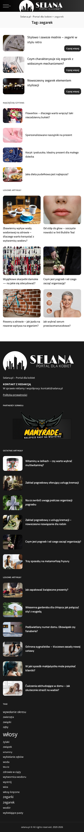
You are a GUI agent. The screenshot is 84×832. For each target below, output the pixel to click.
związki (7, 722)
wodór (7, 807)
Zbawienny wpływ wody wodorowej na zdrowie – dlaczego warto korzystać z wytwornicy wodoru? (18, 234)
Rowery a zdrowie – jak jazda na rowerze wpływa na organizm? (21, 323)
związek (7, 747)
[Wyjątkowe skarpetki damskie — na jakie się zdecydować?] (22, 260)
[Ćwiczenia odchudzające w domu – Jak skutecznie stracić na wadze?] (12, 688)
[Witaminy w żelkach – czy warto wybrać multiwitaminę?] (12, 463)
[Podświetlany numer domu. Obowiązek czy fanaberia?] (12, 629)
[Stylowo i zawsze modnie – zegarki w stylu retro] (13, 43)
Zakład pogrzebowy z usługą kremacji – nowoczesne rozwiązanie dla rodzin (48, 522)
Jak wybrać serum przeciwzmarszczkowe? (57, 323)
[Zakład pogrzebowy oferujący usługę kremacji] (12, 483)
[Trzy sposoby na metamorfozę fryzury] (12, 561)
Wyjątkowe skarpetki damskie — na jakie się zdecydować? (20, 281)
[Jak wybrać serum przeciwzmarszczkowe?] (62, 303)
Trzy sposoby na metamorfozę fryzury (47, 561)
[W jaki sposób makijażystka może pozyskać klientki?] (12, 668)
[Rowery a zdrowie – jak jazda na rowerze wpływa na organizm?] (22, 303)
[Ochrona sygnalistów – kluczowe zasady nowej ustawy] (12, 649)
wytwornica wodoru (14, 777)
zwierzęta (8, 717)
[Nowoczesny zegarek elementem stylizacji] (13, 86)
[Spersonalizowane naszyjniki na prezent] (12, 135)
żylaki (6, 742)
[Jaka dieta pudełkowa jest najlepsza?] (12, 174)
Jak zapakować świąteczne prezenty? (46, 589)
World (6, 767)
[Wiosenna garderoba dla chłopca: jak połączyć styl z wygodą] (12, 609)
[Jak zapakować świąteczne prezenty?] (12, 590)
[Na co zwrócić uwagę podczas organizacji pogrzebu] (12, 502)
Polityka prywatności (15, 395)
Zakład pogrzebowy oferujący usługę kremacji (52, 482)
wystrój (7, 782)
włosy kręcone (11, 792)
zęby (5, 727)
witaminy (7, 752)
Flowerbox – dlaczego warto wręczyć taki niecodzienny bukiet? (49, 115)
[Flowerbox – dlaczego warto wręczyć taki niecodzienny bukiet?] (12, 115)
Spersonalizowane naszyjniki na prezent (48, 135)
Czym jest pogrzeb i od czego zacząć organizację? (59, 281)
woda (6, 762)
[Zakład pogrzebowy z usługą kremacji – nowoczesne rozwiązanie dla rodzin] (12, 522)
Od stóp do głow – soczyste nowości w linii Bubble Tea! (59, 230)
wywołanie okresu (14, 712)
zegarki (8, 797)
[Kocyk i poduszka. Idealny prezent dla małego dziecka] (12, 155)
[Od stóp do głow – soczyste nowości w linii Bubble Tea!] (62, 210)
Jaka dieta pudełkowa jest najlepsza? (46, 174)
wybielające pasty (13, 813)
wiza (5, 787)
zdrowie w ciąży (12, 772)
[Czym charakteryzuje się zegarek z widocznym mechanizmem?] (13, 65)
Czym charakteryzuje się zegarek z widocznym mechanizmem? (50, 61)
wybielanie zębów (13, 757)
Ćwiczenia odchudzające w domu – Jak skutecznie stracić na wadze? (47, 688)
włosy (10, 734)
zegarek (8, 802)
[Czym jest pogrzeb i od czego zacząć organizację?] (62, 260)
